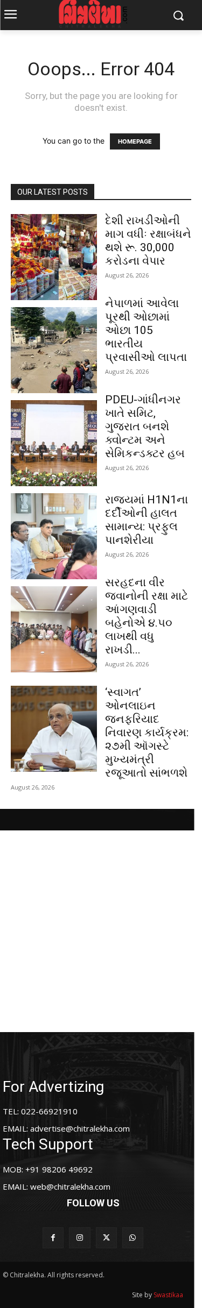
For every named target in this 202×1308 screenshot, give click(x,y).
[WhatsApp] (132, 1237)
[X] (106, 1237)
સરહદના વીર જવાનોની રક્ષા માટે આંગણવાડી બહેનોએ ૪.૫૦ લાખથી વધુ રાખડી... (146, 616)
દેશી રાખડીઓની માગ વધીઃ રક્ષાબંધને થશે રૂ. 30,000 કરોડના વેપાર (148, 240)
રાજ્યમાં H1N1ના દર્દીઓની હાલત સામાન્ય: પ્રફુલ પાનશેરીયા (146, 519)
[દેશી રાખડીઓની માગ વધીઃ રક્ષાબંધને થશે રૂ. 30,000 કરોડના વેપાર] (54, 257)
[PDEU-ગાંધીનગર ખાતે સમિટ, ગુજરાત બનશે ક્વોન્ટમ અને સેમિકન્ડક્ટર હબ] (54, 443)
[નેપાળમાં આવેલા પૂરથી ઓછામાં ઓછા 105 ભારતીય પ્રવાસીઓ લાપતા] (54, 350)
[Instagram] (79, 1237)
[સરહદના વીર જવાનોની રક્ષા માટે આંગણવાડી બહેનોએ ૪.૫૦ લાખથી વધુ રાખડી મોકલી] (54, 629)
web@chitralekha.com (70, 1186)
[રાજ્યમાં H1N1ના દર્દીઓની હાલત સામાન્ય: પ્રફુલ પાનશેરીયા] (54, 536)
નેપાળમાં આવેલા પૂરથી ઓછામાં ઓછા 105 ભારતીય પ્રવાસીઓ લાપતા (146, 330)
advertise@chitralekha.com (80, 1128)
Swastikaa (168, 1294)
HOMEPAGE (135, 141)
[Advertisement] (101, 931)
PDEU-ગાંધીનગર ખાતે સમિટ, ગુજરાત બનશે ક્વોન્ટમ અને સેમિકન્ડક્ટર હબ (145, 426)
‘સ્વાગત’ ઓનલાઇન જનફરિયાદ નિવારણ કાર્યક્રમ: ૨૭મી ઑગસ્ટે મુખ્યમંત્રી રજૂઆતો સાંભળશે (147, 732)
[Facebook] (53, 1237)
